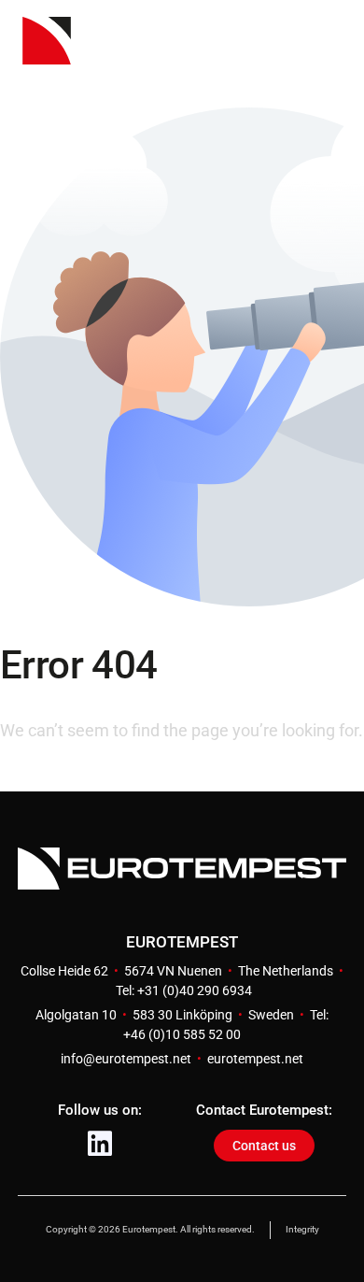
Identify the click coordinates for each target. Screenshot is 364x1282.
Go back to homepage (81, 776)
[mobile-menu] (309, 54)
